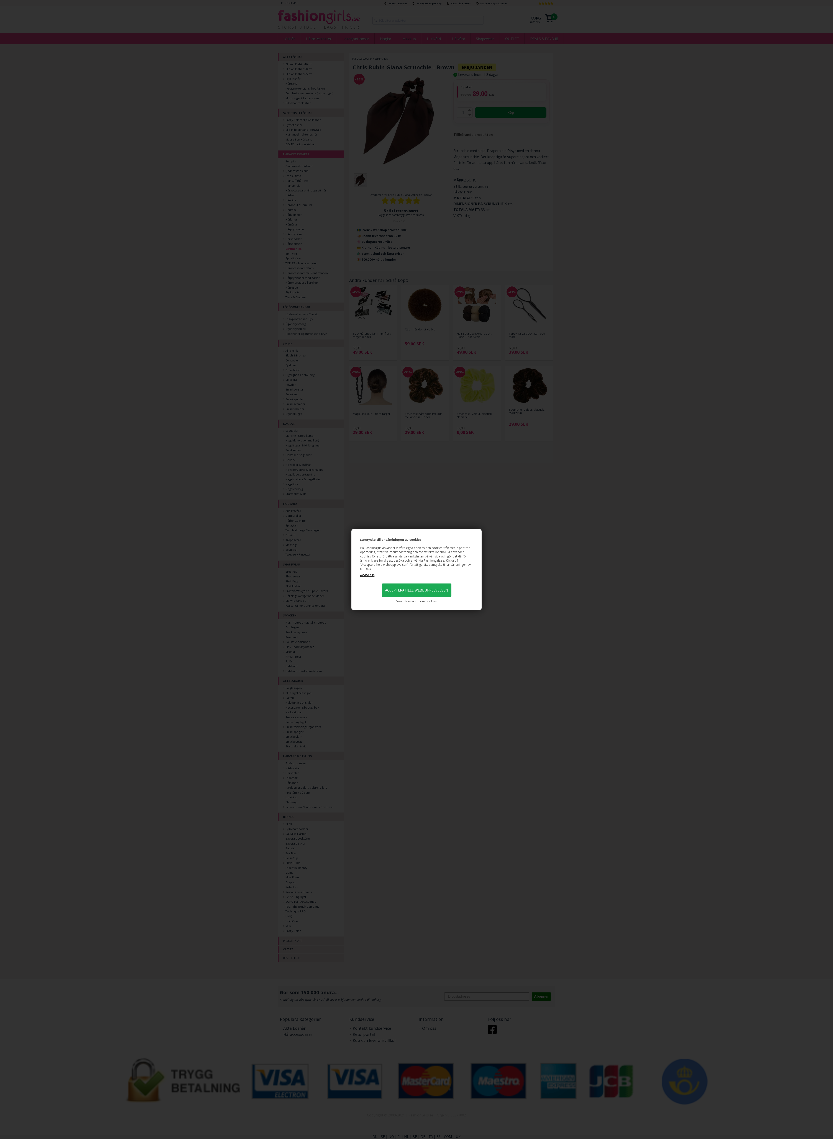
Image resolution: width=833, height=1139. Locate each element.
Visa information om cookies (416, 601)
